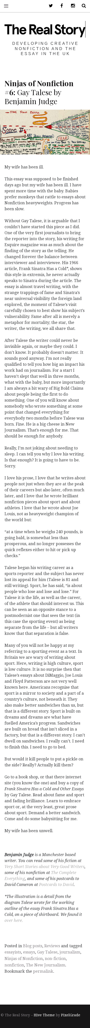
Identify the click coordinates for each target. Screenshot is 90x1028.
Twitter (49, 5)
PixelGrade (70, 1015)
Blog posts (32, 946)
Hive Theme (44, 1015)
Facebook (60, 5)
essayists (12, 952)
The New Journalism (45, 965)
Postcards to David (56, 884)
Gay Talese (47, 952)
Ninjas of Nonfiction (23, 958)
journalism (70, 952)
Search (82, 5)
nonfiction (14, 965)
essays (29, 952)
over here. (13, 920)
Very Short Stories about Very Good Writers (44, 866)
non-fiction (55, 958)
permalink (43, 971)
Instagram (71, 5)
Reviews (52, 946)
